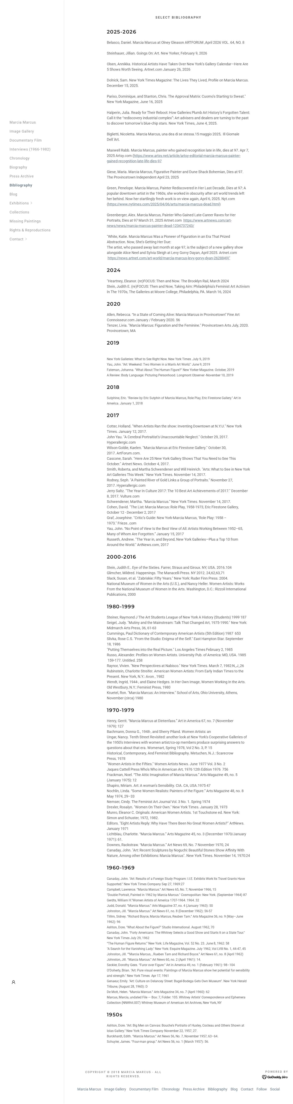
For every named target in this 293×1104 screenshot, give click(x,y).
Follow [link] (262, 1089)
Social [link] (275, 1089)
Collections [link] (19, 212)
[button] (37, 203)
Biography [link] (18, 167)
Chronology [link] (20, 158)
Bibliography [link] (21, 185)
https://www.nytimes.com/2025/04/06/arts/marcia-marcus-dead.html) (164, 204)
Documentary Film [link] (26, 140)
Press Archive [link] (22, 176)
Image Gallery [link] (22, 131)
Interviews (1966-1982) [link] (30, 149)
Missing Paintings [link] (25, 221)
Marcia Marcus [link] (23, 122)
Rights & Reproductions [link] (30, 230)
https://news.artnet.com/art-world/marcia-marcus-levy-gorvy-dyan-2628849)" (169, 258)
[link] (275, 1077)
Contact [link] (247, 1089)
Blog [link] (13, 194)
